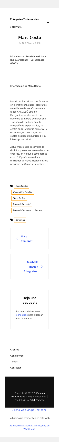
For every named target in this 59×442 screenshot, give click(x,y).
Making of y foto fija (22, 192)
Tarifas (14, 361)
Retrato (38, 210)
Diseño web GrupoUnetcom (28, 409)
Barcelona (20, 220)
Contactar (15, 367)
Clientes (14, 349)
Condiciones (16, 355)
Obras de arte (19, 198)
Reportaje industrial (21, 204)
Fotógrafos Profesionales (24, 19)
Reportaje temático (22, 210)
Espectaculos (22, 186)
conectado (22, 314)
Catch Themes (37, 400)
